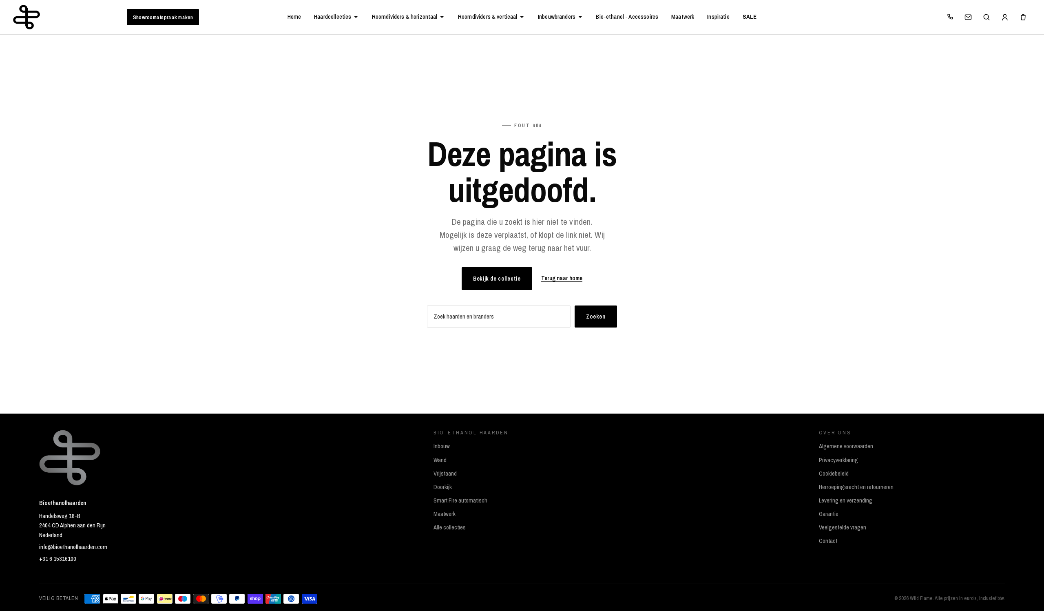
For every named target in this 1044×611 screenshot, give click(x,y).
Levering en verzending (845, 500)
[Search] (986, 17)
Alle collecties (450, 527)
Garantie (828, 514)
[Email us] (968, 17)
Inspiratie (718, 17)
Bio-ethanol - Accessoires (627, 17)
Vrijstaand (445, 473)
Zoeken (595, 316)
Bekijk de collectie (496, 278)
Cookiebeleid (834, 473)
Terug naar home (561, 278)
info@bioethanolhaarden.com (73, 547)
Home (294, 17)
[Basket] (1023, 17)
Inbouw (442, 446)
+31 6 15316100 (57, 559)
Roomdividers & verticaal (488, 17)
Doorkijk (443, 487)
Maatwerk (682, 17)
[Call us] (950, 17)
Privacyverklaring (838, 460)
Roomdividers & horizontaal (405, 17)
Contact (828, 541)
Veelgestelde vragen (842, 527)
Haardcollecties (332, 17)
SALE (750, 17)
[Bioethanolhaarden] (26, 17)
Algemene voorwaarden (846, 446)
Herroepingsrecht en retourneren (856, 487)
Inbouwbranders (556, 17)
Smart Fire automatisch (460, 500)
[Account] (1005, 17)
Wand (440, 460)
